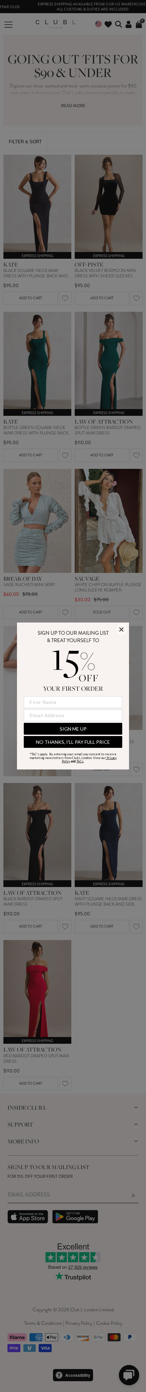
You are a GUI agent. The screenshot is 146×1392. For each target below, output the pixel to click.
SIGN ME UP (73, 729)
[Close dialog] (121, 629)
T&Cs (80, 761)
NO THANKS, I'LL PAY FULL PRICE (73, 742)
